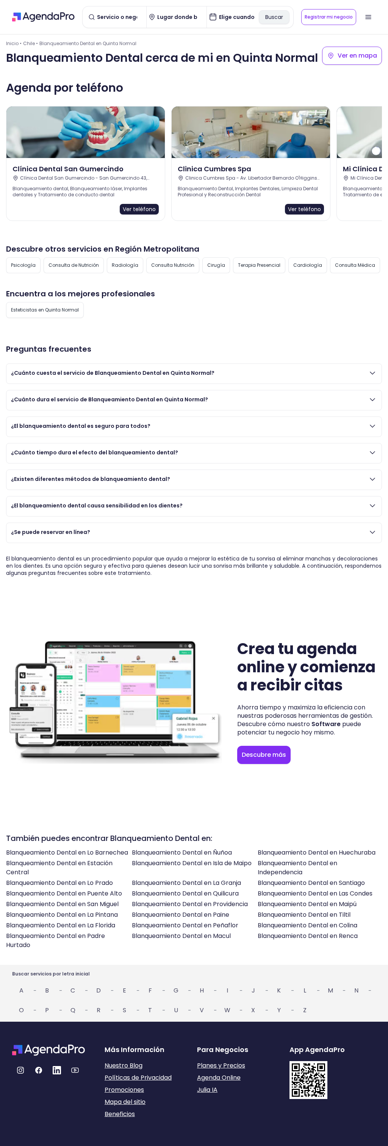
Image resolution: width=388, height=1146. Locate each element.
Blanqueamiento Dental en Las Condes (315, 893)
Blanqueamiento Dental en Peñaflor (185, 925)
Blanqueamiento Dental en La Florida (60, 925)
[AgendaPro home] (43, 17)
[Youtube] (75, 1070)
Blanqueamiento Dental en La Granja (186, 882)
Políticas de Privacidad (138, 1077)
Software (326, 724)
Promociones (124, 1089)
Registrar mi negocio (329, 17)
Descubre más (264, 754)
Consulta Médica (355, 265)
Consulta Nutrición (172, 265)
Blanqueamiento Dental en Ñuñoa (182, 852)
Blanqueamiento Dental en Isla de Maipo (192, 863)
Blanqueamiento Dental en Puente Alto (64, 893)
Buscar (274, 17)
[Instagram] (20, 1070)
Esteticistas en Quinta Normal (45, 310)
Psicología (23, 265)
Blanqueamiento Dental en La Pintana (62, 914)
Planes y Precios (221, 1065)
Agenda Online (219, 1077)
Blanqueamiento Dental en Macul (181, 936)
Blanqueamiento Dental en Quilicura (185, 893)
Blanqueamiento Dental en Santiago (311, 882)
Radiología (125, 265)
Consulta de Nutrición (73, 265)
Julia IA (207, 1089)
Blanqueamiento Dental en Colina (307, 925)
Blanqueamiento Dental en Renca (308, 936)
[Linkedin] (56, 1070)
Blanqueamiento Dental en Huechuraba (316, 852)
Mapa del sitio (125, 1101)
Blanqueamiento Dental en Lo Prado (59, 882)
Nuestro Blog (123, 1065)
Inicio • (14, 43)
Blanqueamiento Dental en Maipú (307, 904)
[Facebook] (38, 1070)
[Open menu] (368, 17)
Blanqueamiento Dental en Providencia (190, 904)
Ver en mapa (357, 55)
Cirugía (216, 265)
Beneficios (120, 1114)
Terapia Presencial (259, 265)
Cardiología (307, 265)
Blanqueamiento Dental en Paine (180, 914)
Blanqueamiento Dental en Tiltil (304, 914)
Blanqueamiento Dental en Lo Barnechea (67, 852)
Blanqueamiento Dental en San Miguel (62, 904)
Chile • (30, 43)
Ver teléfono (139, 209)
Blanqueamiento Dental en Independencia (297, 868)
